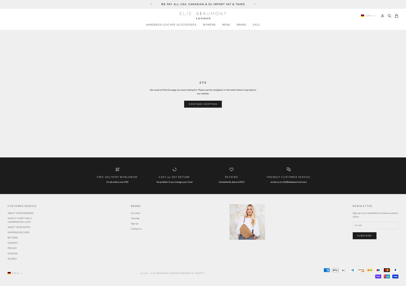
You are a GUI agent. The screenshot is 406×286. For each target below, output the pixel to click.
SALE (256, 24)
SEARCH (12, 258)
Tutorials (135, 218)
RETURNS (13, 237)
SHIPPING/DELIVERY (19, 232)
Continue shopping (203, 104)
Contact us (136, 228)
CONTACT (13, 242)
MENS (226, 24)
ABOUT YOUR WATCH (19, 227)
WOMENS (209, 24)
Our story (135, 213)
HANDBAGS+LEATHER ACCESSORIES (171, 24)
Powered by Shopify (192, 273)
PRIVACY (12, 248)
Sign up (134, 223)
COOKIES (13, 253)
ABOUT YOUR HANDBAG (20, 213)
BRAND (241, 24)
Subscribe (364, 235)
